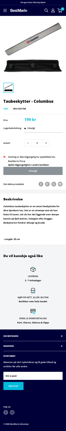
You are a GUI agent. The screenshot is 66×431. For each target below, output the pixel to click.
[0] (60, 10)
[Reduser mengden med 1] (28, 143)
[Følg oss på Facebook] (5, 412)
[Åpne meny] (5, 10)
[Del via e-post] (60, 184)
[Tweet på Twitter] (53, 184)
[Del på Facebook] (41, 184)
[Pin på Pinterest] (47, 184)
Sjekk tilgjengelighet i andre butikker (28, 164)
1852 (5, 108)
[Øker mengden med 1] (46, 143)
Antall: (6, 143)
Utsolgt (33, 170)
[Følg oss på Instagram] (12, 412)
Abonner (13, 386)
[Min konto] (53, 10)
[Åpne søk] (46, 10)
